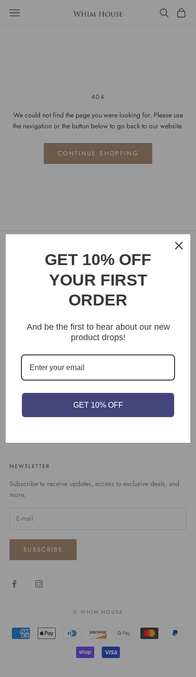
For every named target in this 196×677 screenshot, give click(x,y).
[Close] (178, 245)
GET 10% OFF (98, 405)
